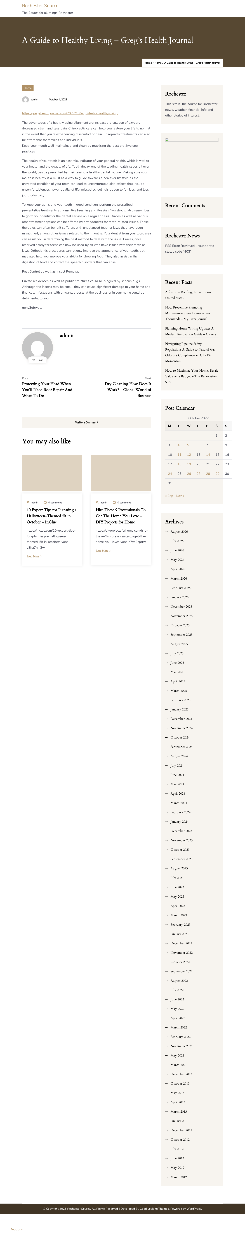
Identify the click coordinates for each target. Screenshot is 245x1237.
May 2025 (177, 672)
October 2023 (180, 849)
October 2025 (180, 625)
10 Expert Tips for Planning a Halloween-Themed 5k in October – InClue (52, 516)
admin (34, 99)
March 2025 (179, 691)
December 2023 (181, 831)
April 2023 (178, 906)
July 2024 (177, 765)
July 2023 (177, 878)
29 (218, 474)
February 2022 (180, 1037)
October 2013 (180, 1083)
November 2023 (182, 840)
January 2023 (180, 934)
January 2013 (180, 1121)
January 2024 (180, 821)
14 (208, 454)
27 (199, 474)
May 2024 (177, 784)
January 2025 (180, 709)
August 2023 (179, 868)
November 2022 (182, 952)
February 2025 (180, 700)
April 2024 (178, 793)
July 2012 (177, 1149)
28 (208, 474)
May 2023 (177, 896)
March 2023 (179, 915)
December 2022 (181, 943)
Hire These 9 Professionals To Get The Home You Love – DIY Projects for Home (121, 516)
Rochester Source (40, 6)
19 (189, 464)
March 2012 (179, 1177)
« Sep (169, 496)
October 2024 (180, 737)
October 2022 (180, 962)
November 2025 (182, 616)
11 (180, 454)
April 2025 (178, 681)
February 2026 (180, 588)
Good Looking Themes (154, 1209)
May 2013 (177, 1093)
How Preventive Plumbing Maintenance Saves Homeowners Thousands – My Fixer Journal (187, 313)
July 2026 (177, 541)
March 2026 (179, 578)
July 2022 (177, 990)
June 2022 (177, 999)
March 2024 (179, 803)
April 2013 (178, 1102)
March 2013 (179, 1111)
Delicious (16, 1229)
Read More (33, 556)
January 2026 (180, 597)
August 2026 (179, 531)
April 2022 (178, 1018)
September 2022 (181, 971)
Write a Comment (86, 422)
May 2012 (177, 1167)
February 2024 (180, 812)
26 (189, 474)
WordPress (194, 1209)
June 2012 (177, 1158)
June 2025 (177, 662)
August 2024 (179, 756)
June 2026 (177, 550)
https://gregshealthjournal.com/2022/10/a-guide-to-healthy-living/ (70, 113)
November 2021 (182, 1046)
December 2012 (181, 1130)
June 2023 (177, 887)
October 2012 (180, 1139)
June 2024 (177, 775)
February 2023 (180, 924)
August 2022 (179, 980)
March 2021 (179, 1065)
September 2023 (181, 859)
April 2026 (178, 569)
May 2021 (177, 1055)
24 (170, 474)
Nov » (180, 496)
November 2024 (182, 728)
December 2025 (181, 606)
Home (28, 88)
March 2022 (179, 1027)
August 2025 (179, 644)
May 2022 (177, 1009)
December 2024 (181, 719)
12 (189, 454)
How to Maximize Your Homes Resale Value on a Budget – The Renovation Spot (191, 376)
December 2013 (181, 1074)
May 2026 (177, 559)
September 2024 (181, 747)
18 (180, 464)
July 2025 (177, 653)
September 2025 (181, 634)
